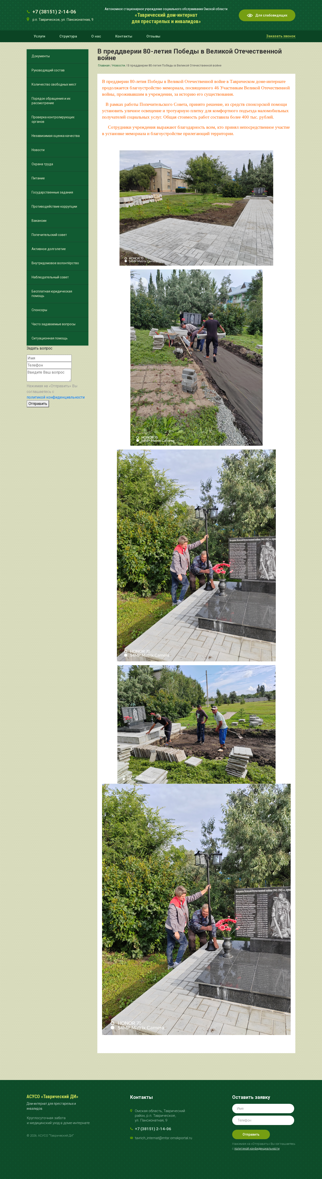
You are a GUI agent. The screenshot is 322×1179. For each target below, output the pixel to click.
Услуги (39, 36)
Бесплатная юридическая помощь (52, 293)
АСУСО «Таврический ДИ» (52, 1096)
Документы (41, 56)
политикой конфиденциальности (56, 397)
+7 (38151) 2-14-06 (54, 12)
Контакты (123, 36)
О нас (96, 36)
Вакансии (39, 221)
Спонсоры (39, 310)
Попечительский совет (49, 235)
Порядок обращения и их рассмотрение (51, 101)
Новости (38, 150)
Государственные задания (52, 192)
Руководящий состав (48, 70)
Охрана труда (42, 164)
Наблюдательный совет (50, 277)
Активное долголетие (49, 249)
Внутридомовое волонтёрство (55, 263)
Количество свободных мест (54, 84)
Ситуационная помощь (50, 338)
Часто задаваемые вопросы (53, 324)
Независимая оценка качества (56, 136)
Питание (38, 178)
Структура (68, 36)
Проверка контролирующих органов (53, 119)
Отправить (38, 403)
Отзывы (153, 36)
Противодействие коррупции (54, 206)
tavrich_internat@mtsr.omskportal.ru (163, 1138)
